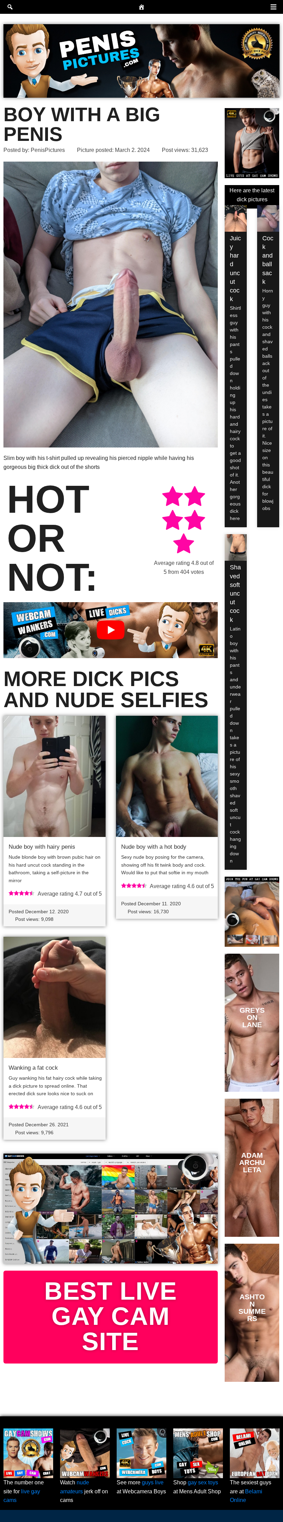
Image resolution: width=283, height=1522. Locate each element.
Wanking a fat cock (33, 1068)
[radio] (172, 497)
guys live (153, 1482)
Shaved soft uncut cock (235, 593)
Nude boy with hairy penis (42, 847)
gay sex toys (203, 1482)
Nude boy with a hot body (153, 847)
